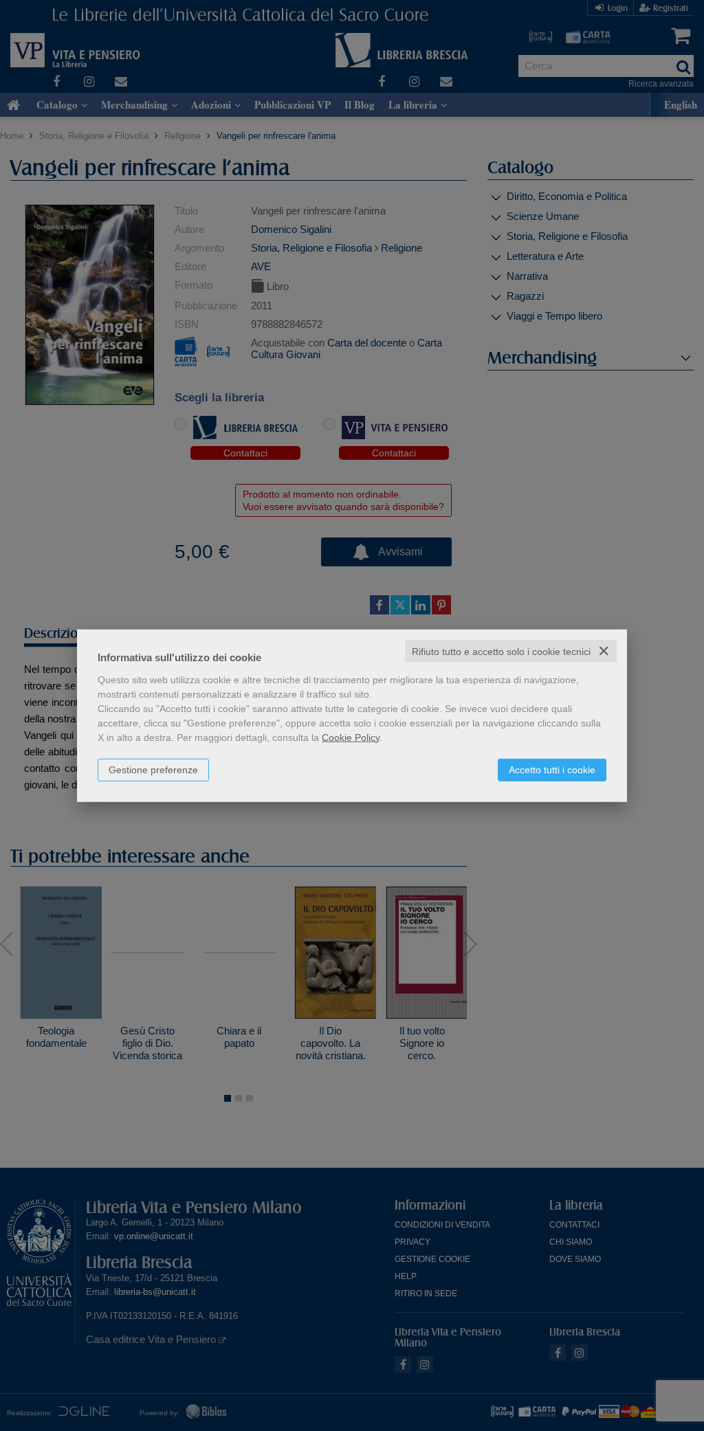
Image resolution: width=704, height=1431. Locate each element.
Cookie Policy (351, 736)
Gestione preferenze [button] (153, 769)
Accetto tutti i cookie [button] (552, 769)
